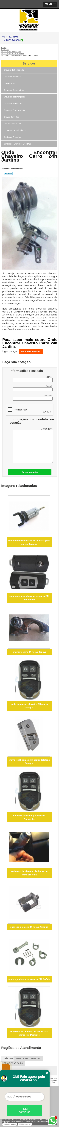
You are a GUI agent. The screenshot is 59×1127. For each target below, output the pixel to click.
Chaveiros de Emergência (14, 97)
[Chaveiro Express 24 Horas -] (29, 15)
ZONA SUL (36, 1058)
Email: (49, 386)
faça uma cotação (30, 351)
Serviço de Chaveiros (12, 137)
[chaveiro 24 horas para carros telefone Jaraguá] (29, 736)
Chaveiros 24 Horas (12, 77)
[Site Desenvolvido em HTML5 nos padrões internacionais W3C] (25, 1124)
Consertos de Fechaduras (15, 130)
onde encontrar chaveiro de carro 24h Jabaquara (29, 598)
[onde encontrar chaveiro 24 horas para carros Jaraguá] (29, 516)
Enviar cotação (30, 472)
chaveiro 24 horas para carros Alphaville (29, 817)
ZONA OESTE (22, 1058)
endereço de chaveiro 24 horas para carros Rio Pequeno (29, 1033)
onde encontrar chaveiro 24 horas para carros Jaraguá (29, 542)
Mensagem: (47, 428)
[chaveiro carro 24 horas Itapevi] (29, 628)
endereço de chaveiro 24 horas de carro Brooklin (29, 873)
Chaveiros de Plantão (13, 103)
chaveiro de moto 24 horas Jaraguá (29, 927)
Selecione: (8, 1058)
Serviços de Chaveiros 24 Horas (17, 144)
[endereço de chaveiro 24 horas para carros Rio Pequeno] (29, 1007)
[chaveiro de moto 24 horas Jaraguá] (29, 903)
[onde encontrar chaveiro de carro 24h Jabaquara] (29, 572)
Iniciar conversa (24, 1110)
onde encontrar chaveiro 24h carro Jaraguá (29, 706)
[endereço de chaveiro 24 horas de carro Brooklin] (29, 847)
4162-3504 (12, 36)
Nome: (49, 377)
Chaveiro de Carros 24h (14, 70)
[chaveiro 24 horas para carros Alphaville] (29, 791)
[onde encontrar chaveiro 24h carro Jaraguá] (29, 680)
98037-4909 (13, 40)
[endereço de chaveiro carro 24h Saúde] (29, 955)
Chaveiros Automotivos (14, 90)
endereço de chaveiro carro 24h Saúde (29, 979)
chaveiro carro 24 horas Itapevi (29, 652)
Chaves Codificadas (12, 124)
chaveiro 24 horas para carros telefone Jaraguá (29, 762)
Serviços (29, 63)
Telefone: (47, 395)
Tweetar (8, 173)
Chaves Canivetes (11, 117)
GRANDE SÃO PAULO (13, 1063)
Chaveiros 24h (10, 83)
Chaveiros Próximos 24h (14, 110)
